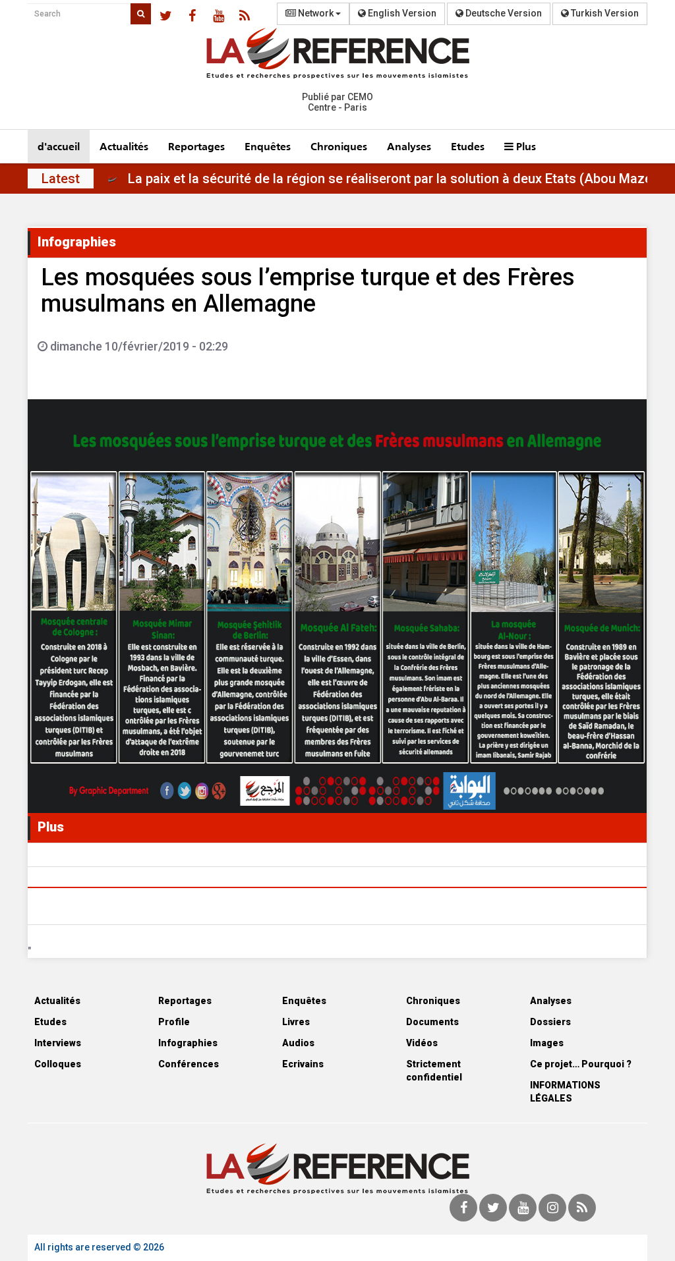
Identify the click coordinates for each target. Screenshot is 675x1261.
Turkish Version (604, 13)
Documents (432, 1022)
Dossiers (550, 1022)
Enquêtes (268, 146)
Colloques (57, 1064)
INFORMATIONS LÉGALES (565, 1092)
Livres (296, 1022)
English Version (401, 13)
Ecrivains (303, 1064)
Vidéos (422, 1043)
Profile (174, 1022)
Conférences (188, 1064)
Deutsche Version (502, 13)
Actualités (124, 146)
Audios (298, 1043)
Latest (61, 178)
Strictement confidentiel (434, 1070)
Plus (525, 146)
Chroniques (338, 146)
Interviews (57, 1043)
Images (547, 1043)
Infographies (188, 1043)
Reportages (196, 146)
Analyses (409, 146)
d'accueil (59, 146)
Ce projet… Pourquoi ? (580, 1064)
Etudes (467, 146)
